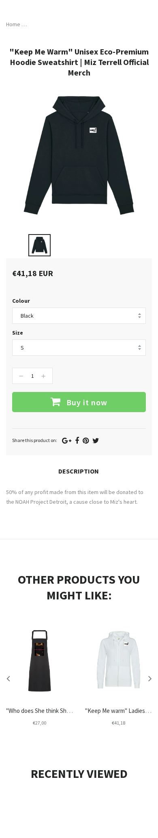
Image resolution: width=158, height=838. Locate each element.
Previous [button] (8, 678)
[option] (39, 245)
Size (17, 332)
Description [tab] (78, 471)
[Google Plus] (66, 440)
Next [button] (150, 678)
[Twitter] (95, 440)
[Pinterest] (86, 440)
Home (13, 24)
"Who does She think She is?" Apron (51, 710)
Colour (21, 300)
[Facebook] (77, 440)
